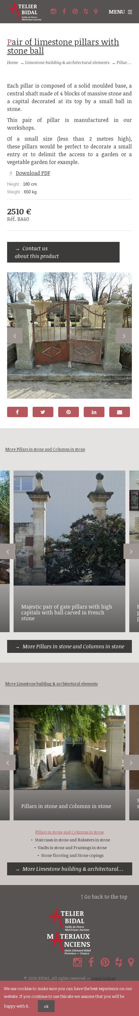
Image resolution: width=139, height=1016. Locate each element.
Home (12, 62)
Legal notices (103, 978)
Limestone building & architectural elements (67, 62)
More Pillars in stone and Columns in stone (73, 646)
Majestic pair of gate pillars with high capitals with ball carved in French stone (66, 612)
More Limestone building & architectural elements (77, 868)
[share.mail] (119, 412)
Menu (117, 11)
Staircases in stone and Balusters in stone (72, 840)
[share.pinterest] (68, 412)
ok (46, 1006)
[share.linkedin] (94, 412)
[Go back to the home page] (25, 11)
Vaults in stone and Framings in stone (72, 847)
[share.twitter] (43, 412)
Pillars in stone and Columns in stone (66, 806)
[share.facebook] (17, 412)
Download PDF (33, 173)
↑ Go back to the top (104, 896)
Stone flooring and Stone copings (72, 855)
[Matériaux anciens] (69, 943)
